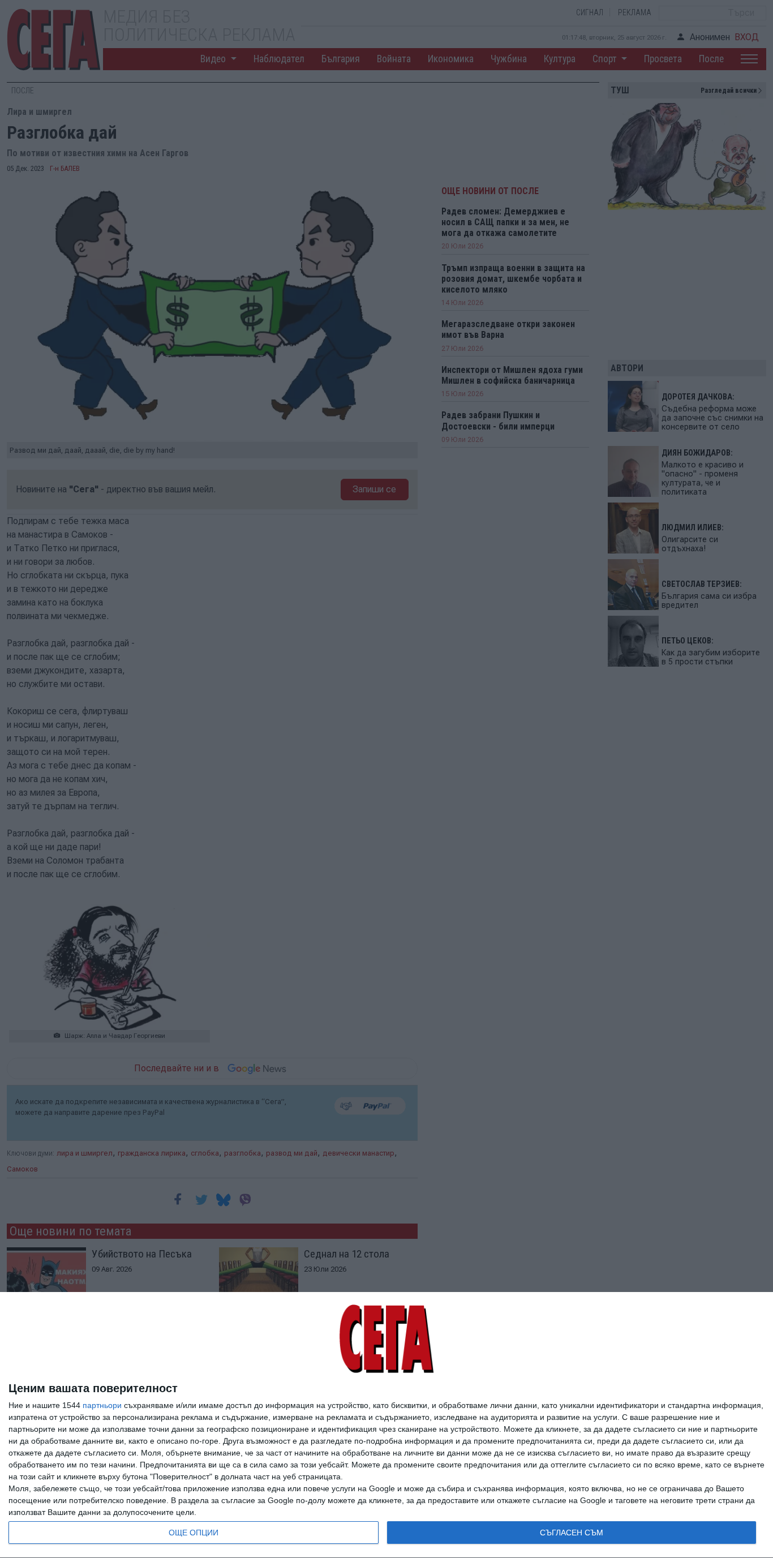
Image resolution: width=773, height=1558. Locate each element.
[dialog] (386, 1425)
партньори (102, 1405)
